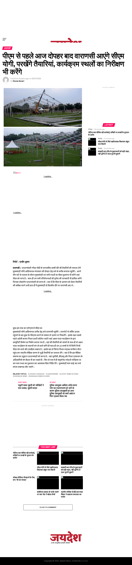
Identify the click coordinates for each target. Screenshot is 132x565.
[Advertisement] (66, 18)
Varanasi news (20, 376)
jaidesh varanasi (36, 374)
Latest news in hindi (69, 374)
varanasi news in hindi (40, 376)
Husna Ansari (18, 81)
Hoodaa (84, 561)
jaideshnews (52, 374)
